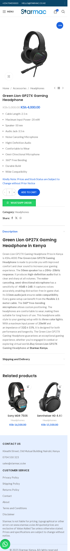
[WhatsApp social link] (21, 218)
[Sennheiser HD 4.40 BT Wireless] (50, 397)
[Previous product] (55, 88)
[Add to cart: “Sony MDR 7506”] (28, 387)
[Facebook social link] (12, 218)
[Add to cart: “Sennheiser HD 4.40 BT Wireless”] (60, 387)
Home (6, 88)
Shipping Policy (11, 483)
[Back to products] (59, 88)
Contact (7, 495)
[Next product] (63, 88)
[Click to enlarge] (9, 76)
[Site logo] (34, 11)
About (6, 501)
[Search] (63, 11)
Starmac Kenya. (39, 347)
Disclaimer (9, 514)
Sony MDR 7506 (18, 416)
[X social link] (16, 218)
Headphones (37, 88)
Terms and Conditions (15, 508)
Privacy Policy (11, 477)
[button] (19, 202)
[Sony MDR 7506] (18, 397)
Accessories (20, 88)
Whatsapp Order (21, 202)
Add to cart (29, 192)
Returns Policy (11, 489)
